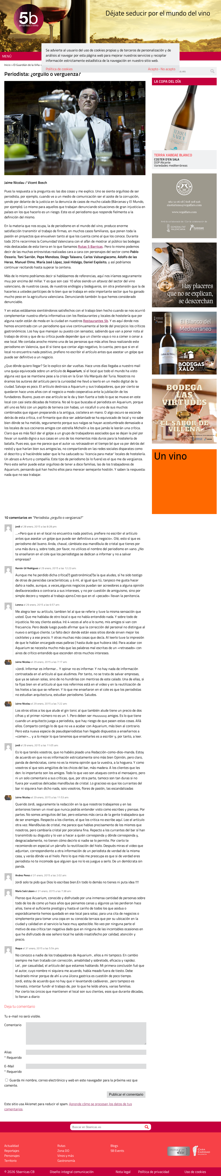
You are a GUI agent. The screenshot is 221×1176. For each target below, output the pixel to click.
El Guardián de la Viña (26, 65)
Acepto (153, 68)
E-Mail (9, 1066)
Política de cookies (59, 68)
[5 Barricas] (28, 19)
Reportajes (11, 1150)
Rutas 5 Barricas (90, 246)
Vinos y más (65, 1155)
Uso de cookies (195, 1171)
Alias (7, 1052)
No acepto (168, 68)
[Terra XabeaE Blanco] (184, 117)
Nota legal (123, 1171)
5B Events (117, 1150)
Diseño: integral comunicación (72, 1171)
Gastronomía (66, 1160)
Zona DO (63, 1150)
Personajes (12, 1155)
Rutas (61, 1145)
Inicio (7, 65)
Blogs (114, 1145)
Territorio (10, 1160)
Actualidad (11, 1145)
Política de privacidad (153, 1171)
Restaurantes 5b (95, 320)
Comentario (12, 1024)
